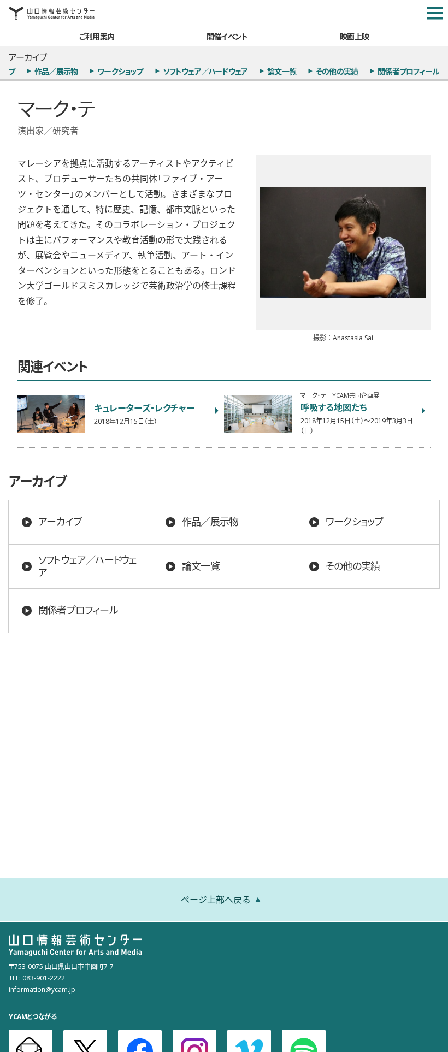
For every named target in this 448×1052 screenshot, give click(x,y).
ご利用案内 (96, 36)
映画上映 (354, 36)
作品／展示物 (56, 71)
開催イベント (227, 36)
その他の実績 (337, 71)
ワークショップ (120, 71)
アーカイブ (59, 521)
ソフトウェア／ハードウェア (205, 71)
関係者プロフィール (408, 71)
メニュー (435, 13)
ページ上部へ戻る (216, 899)
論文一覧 (281, 71)
